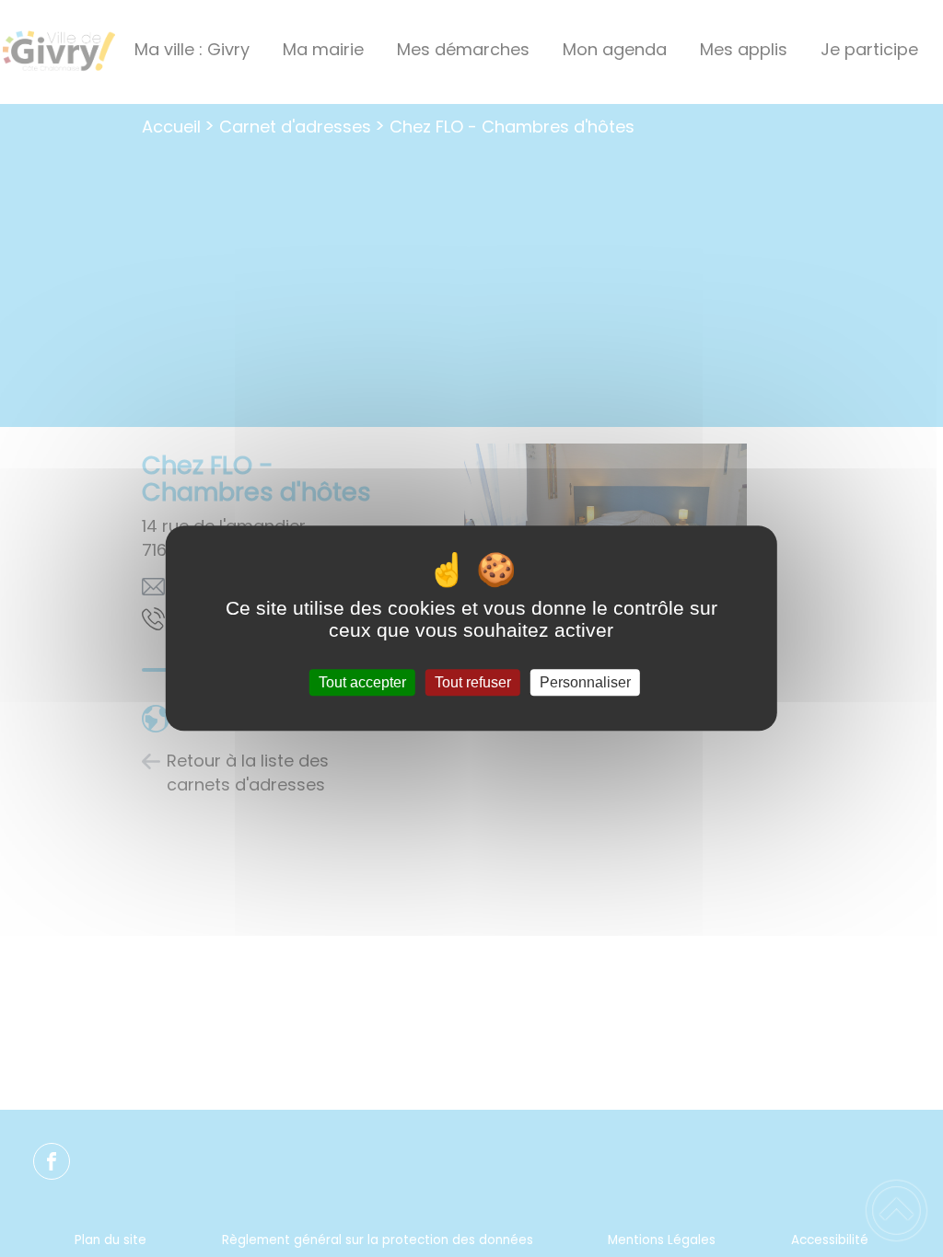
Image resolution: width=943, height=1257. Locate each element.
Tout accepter (362, 682)
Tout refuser (473, 682)
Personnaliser (585, 682)
